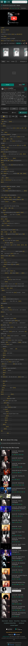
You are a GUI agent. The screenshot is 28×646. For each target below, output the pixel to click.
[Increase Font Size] (16, 116)
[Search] (26, 2)
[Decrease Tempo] (2, 43)
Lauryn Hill (12, 5)
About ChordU (5, 620)
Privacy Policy (23, 620)
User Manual (21, 623)
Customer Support (14, 625)
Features (11, 620)
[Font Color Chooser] (4, 116)
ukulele (12, 61)
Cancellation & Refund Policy (10, 623)
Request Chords (16, 497)
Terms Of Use (17, 620)
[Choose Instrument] (16, 61)
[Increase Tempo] (7, 43)
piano (8, 61)
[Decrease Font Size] (10, 116)
